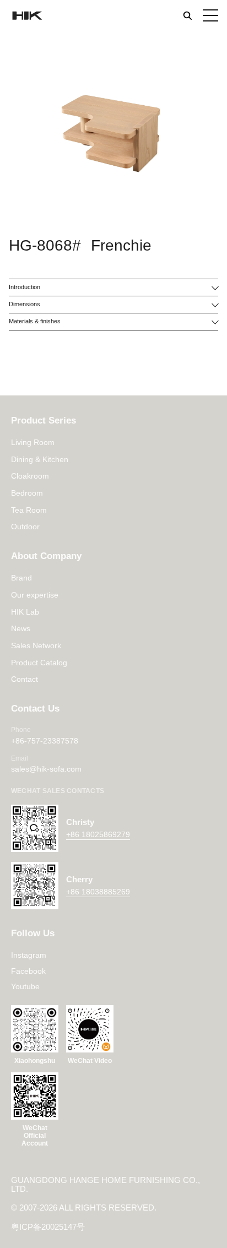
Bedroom (27, 493)
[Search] (187, 15)
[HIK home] (26, 15)
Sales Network (36, 645)
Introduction (24, 287)
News (20, 628)
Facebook (28, 971)
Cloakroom (30, 475)
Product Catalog (39, 662)
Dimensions (24, 304)
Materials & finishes (35, 321)
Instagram (28, 955)
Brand (21, 577)
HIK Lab (25, 611)
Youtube (25, 986)
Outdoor (25, 526)
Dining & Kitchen (39, 459)
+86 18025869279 (98, 834)
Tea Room (29, 510)
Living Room (33, 442)
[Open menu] (210, 15)
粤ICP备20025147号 (48, 1227)
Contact (24, 679)
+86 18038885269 (98, 891)
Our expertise (34, 594)
